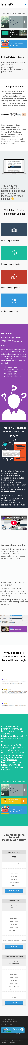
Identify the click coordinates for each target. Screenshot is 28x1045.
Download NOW (14, 890)
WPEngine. (12, 1042)
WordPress (4, 1042)
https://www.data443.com (10, 1025)
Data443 (18, 1033)
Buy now (14, 946)
